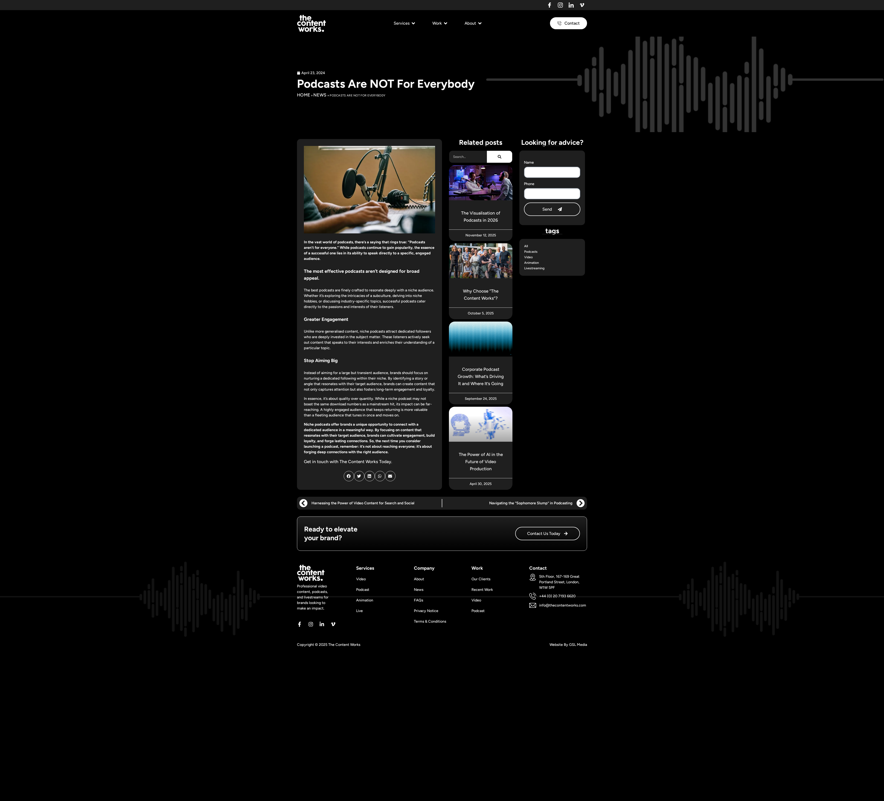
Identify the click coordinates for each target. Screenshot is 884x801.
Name (529, 162)
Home (303, 95)
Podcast (362, 589)
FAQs (418, 600)
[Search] (499, 157)
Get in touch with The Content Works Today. (348, 461)
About (419, 579)
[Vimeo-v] (582, 5)
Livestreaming (534, 268)
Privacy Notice (426, 611)
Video (528, 257)
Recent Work (482, 589)
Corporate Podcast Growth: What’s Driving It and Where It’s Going (481, 376)
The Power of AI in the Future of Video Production (481, 461)
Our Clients (480, 579)
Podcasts (531, 252)
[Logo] (549, 5)
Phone (529, 184)
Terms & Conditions (430, 621)
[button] (405, 23)
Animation (531, 263)
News (319, 95)
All (526, 246)
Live (359, 611)
